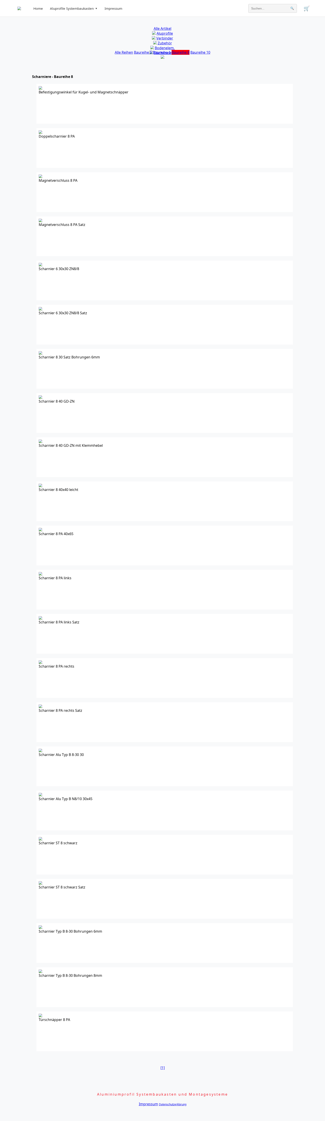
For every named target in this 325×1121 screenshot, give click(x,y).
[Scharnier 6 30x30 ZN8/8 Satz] (40, 309)
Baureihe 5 (143, 52)
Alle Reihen (124, 52)
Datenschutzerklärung (172, 1104)
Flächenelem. (165, 52)
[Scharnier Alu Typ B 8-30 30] (40, 750)
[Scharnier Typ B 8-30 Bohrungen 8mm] (40, 971)
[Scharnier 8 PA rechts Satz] (40, 706)
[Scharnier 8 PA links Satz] (40, 618)
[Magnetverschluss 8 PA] (40, 176)
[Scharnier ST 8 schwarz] (40, 839)
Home (38, 8)
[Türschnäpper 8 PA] (40, 1015)
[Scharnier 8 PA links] (40, 574)
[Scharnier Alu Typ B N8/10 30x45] (40, 795)
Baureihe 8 (180, 52)
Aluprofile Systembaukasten (74, 8)
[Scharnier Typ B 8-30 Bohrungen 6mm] (40, 927)
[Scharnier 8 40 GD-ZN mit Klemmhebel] (40, 441)
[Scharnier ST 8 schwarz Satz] (40, 883)
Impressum (113, 8)
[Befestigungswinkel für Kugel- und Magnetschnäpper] (40, 88)
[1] (163, 1067)
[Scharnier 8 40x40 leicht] (40, 485)
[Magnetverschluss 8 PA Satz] (40, 220)
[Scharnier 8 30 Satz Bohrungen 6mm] (40, 353)
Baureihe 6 (162, 52)
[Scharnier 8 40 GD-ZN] (40, 397)
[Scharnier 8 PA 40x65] (40, 530)
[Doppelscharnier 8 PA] (40, 132)
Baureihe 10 (200, 52)
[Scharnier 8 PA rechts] (40, 662)
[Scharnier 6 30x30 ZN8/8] (40, 265)
